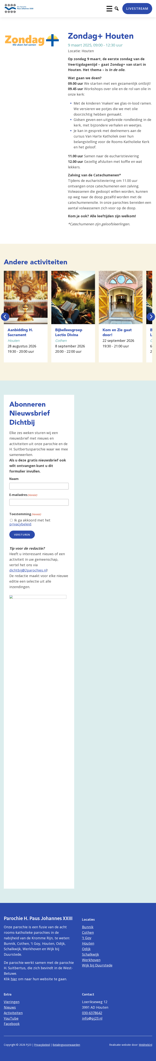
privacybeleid (20, 524)
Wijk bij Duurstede (97, 965)
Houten (88, 943)
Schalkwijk (90, 954)
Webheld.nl (145, 1045)
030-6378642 (92, 1013)
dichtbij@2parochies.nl (28, 570)
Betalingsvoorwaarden (66, 1045)
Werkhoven (91, 960)
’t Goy (86, 937)
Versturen (22, 534)
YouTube (11, 1018)
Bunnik (87, 927)
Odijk (86, 949)
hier (14, 979)
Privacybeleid (42, 1045)
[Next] (151, 317)
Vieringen (11, 1001)
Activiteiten (13, 1013)
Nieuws (10, 1007)
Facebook (12, 1023)
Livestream (137, 8)
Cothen (88, 932)
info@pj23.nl (92, 1018)
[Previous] (5, 317)
